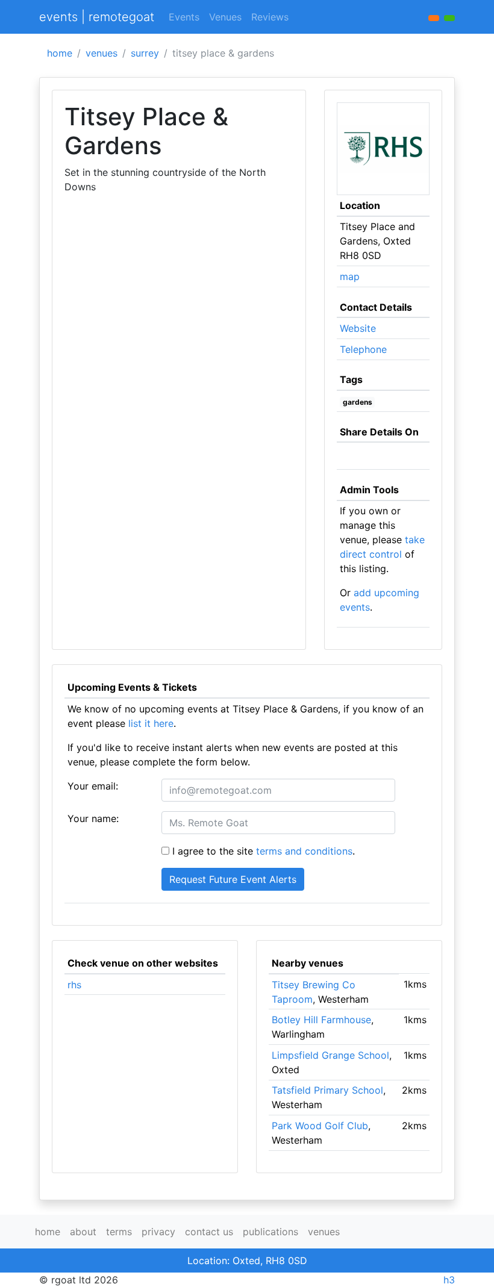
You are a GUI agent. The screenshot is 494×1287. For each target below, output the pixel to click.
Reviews (270, 17)
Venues (225, 17)
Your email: (92, 786)
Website (358, 328)
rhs (74, 985)
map (350, 276)
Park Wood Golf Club (320, 1126)
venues (101, 53)
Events (184, 17)
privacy (158, 1232)
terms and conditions (304, 851)
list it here (151, 723)
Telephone (363, 349)
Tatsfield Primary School (327, 1090)
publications (270, 1232)
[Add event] (433, 18)
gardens (357, 402)
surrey (145, 53)
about (83, 1232)
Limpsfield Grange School (330, 1055)
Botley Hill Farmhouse (321, 1020)
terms (119, 1232)
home (59, 53)
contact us (209, 1232)
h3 (449, 1280)
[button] (449, 18)
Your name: (93, 818)
